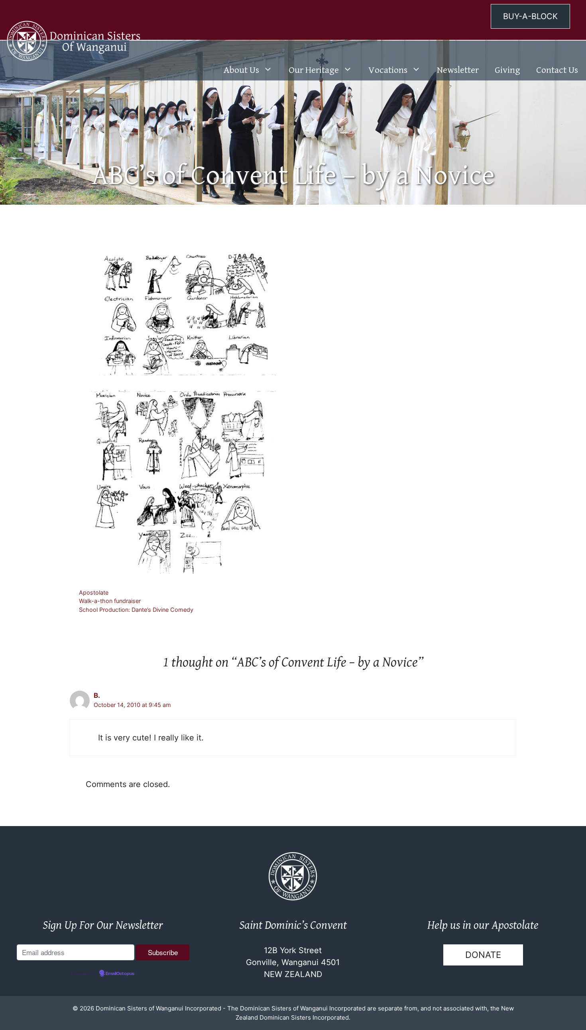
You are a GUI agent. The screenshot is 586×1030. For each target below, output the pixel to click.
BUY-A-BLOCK (530, 16)
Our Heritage (314, 70)
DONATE (483, 955)
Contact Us (557, 70)
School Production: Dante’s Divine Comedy (136, 609)
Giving (507, 70)
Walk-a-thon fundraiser (110, 600)
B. (97, 695)
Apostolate (93, 592)
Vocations (387, 70)
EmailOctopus (120, 974)
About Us (241, 70)
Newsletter (458, 70)
